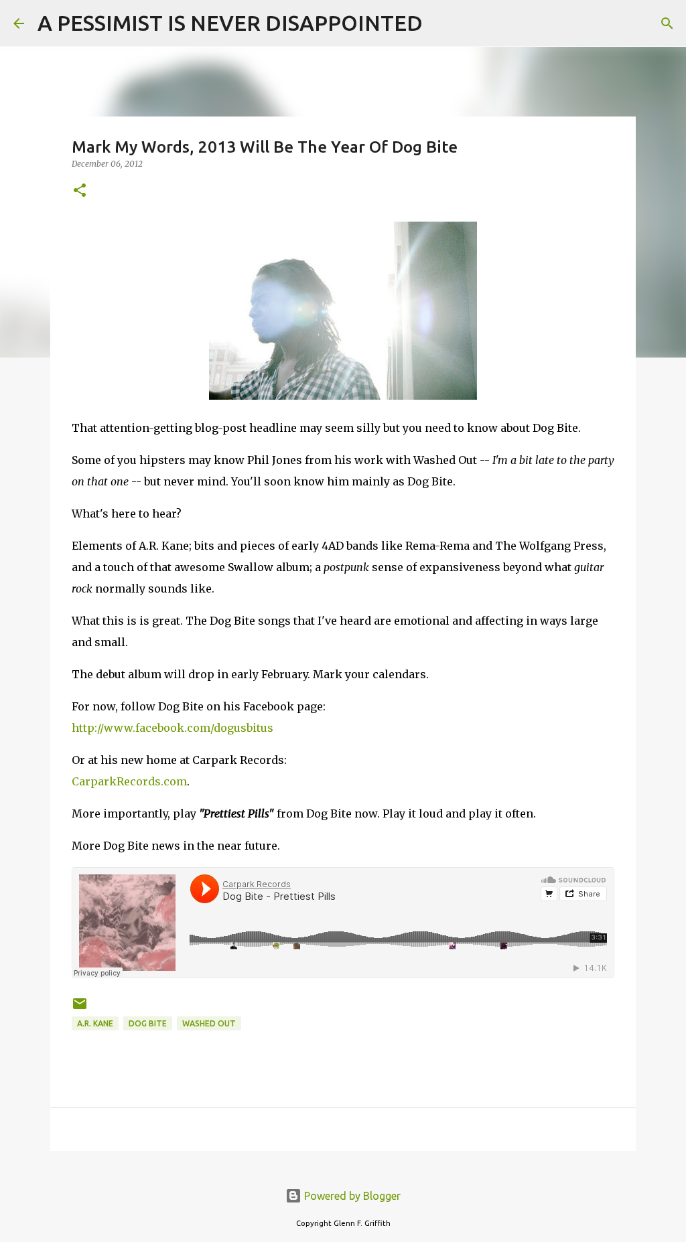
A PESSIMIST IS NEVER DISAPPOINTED (230, 23)
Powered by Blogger (351, 1196)
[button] (80, 191)
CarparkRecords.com (129, 781)
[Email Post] (80, 1008)
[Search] (441, 23)
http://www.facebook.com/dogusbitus (172, 727)
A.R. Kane (95, 1023)
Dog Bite (148, 1023)
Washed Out (209, 1023)
